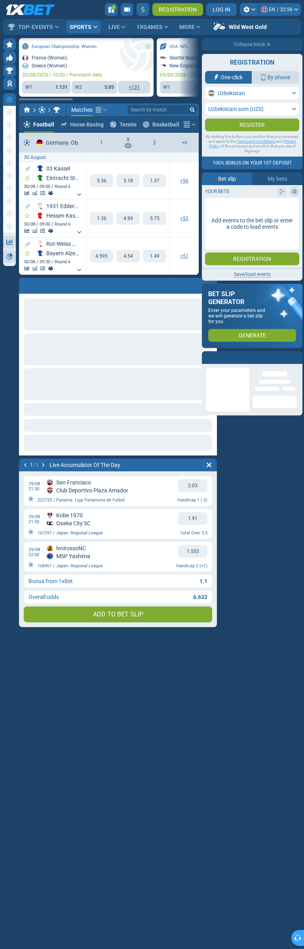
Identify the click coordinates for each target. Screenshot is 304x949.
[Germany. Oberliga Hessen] (56, 109)
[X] (128, 180)
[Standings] (43, 193)
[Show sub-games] (79, 194)
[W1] (101, 180)
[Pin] (27, 169)
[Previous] (25, 284)
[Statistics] (27, 193)
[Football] (42, 109)
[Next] (46, 284)
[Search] (192, 110)
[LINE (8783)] (27, 109)
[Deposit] (143, 9)
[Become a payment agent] (127, 9)
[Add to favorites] (148, 46)
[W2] (154, 180)
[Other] (101, 110)
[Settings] (249, 9)
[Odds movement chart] (35, 193)
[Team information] (51, 193)
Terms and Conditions (256, 141)
